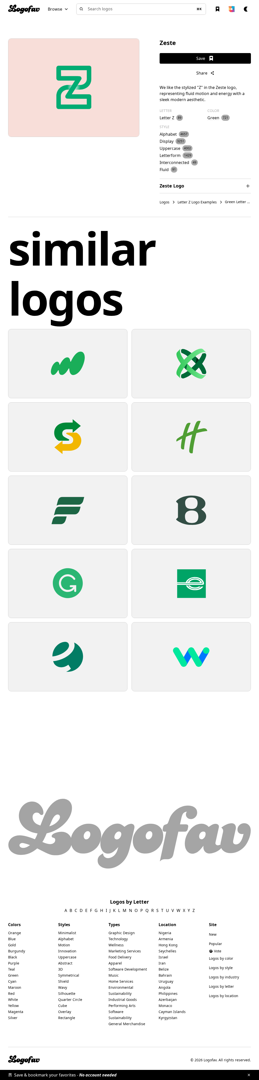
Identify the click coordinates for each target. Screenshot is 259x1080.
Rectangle (66, 1017)
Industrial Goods (123, 999)
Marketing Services (125, 951)
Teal (11, 969)
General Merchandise (127, 1023)
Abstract (65, 963)
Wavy (62, 987)
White (13, 999)
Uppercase (67, 957)
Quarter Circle (70, 999)
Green (13, 975)
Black (12, 957)
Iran (162, 963)
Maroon (14, 987)
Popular (215, 943)
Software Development (128, 969)
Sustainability (120, 1017)
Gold (12, 945)
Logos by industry (224, 977)
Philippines (168, 993)
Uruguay (166, 981)
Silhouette (66, 993)
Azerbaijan (168, 999)
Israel (163, 957)
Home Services (121, 981)
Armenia (166, 938)
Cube (62, 1005)
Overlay (64, 1011)
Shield (63, 981)
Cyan (12, 981)
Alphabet (66, 938)
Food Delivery (120, 957)
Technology (118, 938)
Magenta (15, 1011)
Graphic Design (122, 932)
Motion (64, 945)
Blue (12, 938)
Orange (14, 932)
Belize (164, 969)
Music (114, 975)
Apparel (115, 963)
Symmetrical (68, 975)
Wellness (116, 945)
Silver (12, 1017)
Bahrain (165, 975)
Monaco (165, 1005)
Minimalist (67, 932)
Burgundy (16, 951)
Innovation (67, 951)
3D (60, 969)
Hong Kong (168, 945)
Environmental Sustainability (121, 990)
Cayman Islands (172, 1011)
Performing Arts (122, 1005)
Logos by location (223, 995)
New (213, 934)
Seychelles (167, 951)
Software (116, 1011)
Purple (13, 963)
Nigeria (165, 932)
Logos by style (221, 967)
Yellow (13, 1005)
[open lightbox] (73, 87)
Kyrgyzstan (168, 1017)
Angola (164, 987)
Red (11, 993)
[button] (58, 9)
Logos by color (221, 958)
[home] (24, 9)
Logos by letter (221, 986)
